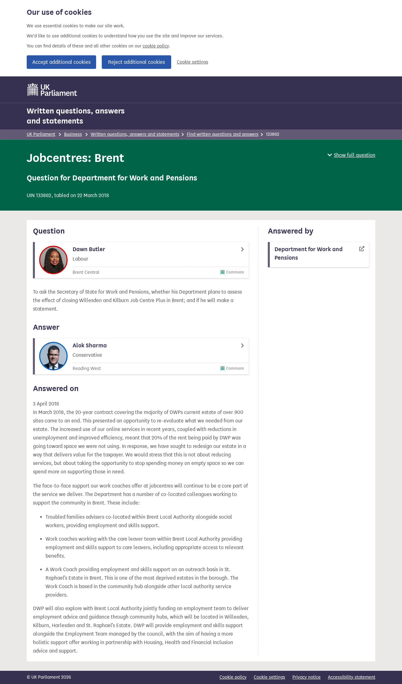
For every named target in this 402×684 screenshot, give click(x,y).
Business (73, 134)
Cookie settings (192, 62)
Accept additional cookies (61, 62)
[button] (351, 155)
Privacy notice (306, 677)
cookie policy (156, 46)
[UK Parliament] (52, 90)
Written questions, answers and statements (76, 116)
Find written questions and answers (222, 134)
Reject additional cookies (136, 62)
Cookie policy (233, 677)
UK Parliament (41, 134)
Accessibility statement (351, 677)
